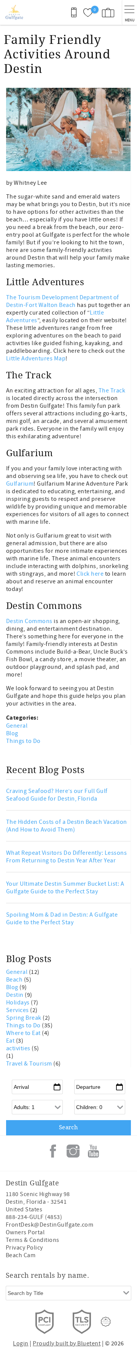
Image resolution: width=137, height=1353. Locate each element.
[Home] (14, 12)
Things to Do (23, 741)
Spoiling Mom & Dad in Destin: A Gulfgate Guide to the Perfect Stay (62, 918)
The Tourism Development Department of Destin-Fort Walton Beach (62, 301)
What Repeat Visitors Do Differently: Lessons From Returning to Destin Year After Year (66, 856)
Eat (11, 1041)
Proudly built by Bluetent (66, 1343)
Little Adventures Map (35, 358)
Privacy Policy (24, 1247)
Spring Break (24, 1018)
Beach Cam (20, 1255)
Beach (15, 979)
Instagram (73, 1151)
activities (19, 1048)
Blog (12, 733)
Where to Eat (24, 1033)
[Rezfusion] (105, 1321)
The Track (112, 390)
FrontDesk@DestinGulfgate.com (49, 1225)
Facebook (53, 1151)
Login (20, 1343)
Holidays (18, 1002)
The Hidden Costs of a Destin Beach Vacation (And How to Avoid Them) (66, 825)
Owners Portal (25, 1232)
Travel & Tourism (29, 1063)
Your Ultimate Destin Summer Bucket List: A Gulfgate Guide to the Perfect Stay (65, 887)
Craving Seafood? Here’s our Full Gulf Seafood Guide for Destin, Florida (57, 794)
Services (18, 1010)
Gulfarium (19, 484)
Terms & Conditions (32, 1240)
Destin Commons (29, 621)
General (16, 726)
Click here (90, 574)
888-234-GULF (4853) (34, 1217)
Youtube (93, 1151)
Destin (15, 995)
